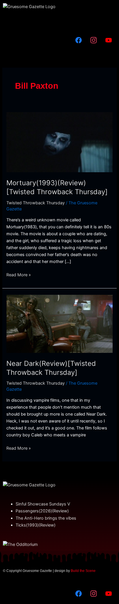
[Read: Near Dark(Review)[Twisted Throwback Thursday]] (59, 323)
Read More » (18, 274)
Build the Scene (83, 571)
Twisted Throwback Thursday (35, 202)
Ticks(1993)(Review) (35, 525)
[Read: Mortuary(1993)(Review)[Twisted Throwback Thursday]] (59, 141)
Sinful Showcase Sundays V (43, 504)
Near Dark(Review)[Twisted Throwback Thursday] (51, 368)
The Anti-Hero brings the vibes (46, 518)
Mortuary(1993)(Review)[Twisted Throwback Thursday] (57, 187)
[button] (59, 21)
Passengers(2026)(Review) (42, 511)
